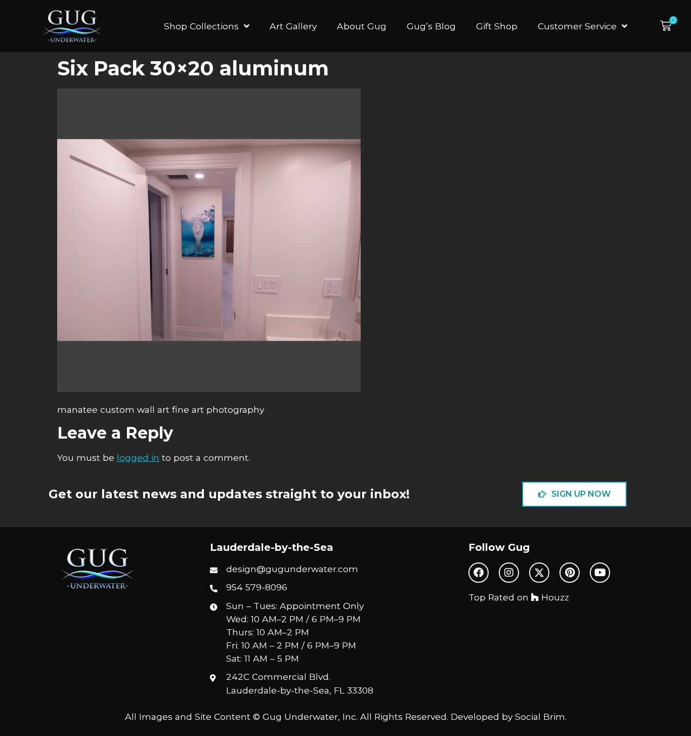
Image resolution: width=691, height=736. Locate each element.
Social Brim (540, 716)
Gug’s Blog (431, 26)
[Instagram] (509, 572)
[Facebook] (478, 572)
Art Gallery (293, 26)
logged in (138, 457)
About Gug (361, 26)
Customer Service (577, 26)
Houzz (554, 597)
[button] (668, 26)
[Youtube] (600, 572)
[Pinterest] (569, 572)
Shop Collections (201, 26)
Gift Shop (496, 26)
